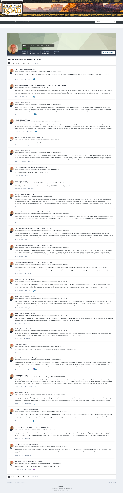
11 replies (29, 114)
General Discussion (56, 71)
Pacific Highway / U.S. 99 (57, 139)
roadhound (39, 213)
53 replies (29, 386)
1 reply (29, 96)
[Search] (114, 21)
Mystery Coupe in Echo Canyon (25, 279)
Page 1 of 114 (35, 63)
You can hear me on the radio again (26, 358)
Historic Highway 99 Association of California (29, 137)
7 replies (31, 188)
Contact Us (61, 486)
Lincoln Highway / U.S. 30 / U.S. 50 (57, 281)
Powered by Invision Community (61, 490)
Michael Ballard (40, 139)
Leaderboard (25, 21)
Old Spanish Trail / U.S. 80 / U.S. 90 (55, 377)
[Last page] (28, 63)
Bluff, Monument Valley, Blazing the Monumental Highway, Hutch (40, 85)
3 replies (28, 369)
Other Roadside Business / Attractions (58, 213)
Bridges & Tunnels (54, 169)
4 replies (28, 421)
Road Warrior (40, 169)
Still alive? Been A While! (22, 103)
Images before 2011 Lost (24, 195)
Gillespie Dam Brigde (21, 375)
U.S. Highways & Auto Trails (47, 429)
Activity (17, 21)
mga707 (38, 411)
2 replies (28, 79)
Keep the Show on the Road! (22, 71)
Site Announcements (46, 196)
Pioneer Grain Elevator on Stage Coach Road (32, 427)
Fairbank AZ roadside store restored (26, 409)
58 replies (28, 223)
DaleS (38, 377)
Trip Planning (44, 87)
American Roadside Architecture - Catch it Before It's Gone (33, 212)
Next (24, 63)
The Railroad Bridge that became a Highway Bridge (31, 167)
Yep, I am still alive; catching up (25, 69)
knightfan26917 (40, 71)
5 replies (31, 145)
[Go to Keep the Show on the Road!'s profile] (12, 71)
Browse (10, 21)
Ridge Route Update (21, 181)
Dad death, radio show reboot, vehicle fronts (29, 461)
